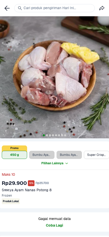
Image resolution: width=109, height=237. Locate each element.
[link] (7, 8)
